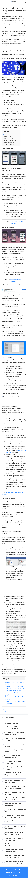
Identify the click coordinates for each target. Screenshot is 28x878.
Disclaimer (19, 872)
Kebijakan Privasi (10, 872)
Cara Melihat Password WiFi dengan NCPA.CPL (14, 745)
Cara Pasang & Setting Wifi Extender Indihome (15, 739)
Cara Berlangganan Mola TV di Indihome (13, 768)
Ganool (4, 710)
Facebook (5, 708)
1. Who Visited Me (7, 136)
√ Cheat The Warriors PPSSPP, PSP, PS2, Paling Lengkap (14, 733)
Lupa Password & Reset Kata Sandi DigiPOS (15, 845)
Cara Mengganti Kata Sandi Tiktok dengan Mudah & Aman (14, 722)
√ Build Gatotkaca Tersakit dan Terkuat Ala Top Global (13, 757)
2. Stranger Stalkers (7, 138)
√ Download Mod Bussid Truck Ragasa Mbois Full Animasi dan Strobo (14, 775)
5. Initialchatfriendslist (8, 144)
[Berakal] (13, 2)
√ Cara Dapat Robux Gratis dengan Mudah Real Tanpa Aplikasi (15, 787)
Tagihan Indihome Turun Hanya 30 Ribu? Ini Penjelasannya (15, 822)
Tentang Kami (9, 870)
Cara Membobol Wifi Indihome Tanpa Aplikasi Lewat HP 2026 (15, 728)
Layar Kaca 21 (6, 711)
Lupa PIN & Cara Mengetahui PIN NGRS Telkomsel (13, 751)
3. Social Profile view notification (10, 140)
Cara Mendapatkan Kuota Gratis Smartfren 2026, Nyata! (14, 856)
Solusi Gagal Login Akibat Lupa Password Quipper (14, 782)
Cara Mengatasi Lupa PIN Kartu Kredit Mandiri (14, 805)
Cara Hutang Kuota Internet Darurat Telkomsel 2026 (15, 839)
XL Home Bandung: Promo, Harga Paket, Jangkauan (14, 793)
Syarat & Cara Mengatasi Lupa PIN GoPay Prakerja (15, 828)
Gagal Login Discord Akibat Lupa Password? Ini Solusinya (14, 833)
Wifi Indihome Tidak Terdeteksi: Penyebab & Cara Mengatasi (14, 816)
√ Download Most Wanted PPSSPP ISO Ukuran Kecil (15, 799)
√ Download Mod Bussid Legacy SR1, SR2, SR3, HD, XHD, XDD (14, 862)
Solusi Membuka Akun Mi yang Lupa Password (15, 810)
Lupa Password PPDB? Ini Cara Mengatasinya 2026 (13, 762)
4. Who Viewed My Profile (8, 142)
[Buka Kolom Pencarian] (26, 2)
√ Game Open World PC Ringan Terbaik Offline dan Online (14, 851)
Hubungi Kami (18, 870)
